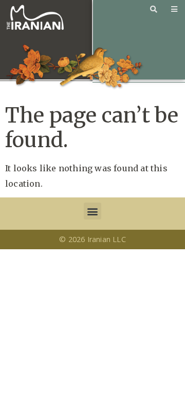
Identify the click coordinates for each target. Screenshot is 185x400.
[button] (92, 211)
